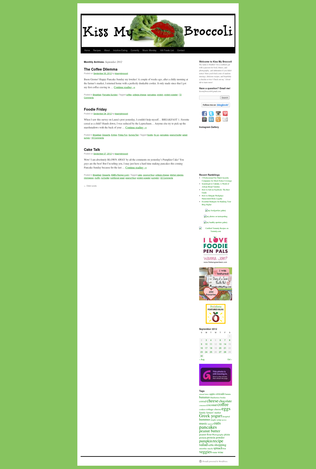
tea (224, 448)
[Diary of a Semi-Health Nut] (215, 299)
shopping (220, 445)
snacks (210, 448)
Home (87, 50)
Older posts (90, 185)
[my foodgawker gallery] (215, 210)
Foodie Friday (95, 109)
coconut (211, 405)
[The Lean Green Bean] (215, 263)
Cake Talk (92, 149)
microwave (89, 177)
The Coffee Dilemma (101, 69)
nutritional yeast (117, 177)
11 (211, 344)
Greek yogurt (210, 415)
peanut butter (175, 134)
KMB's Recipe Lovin (120, 174)
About (107, 50)
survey (87, 137)
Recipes (97, 50)
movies (224, 420)
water (214, 452)
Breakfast (97, 94)
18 (211, 348)
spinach (218, 448)
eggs (226, 408)
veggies (205, 451)
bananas (204, 397)
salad (184, 134)
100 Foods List (167, 50)
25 (211, 351)
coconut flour (148, 174)
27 (220, 351)
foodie (150, 134)
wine (220, 452)
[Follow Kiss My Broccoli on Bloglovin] (215, 106)
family (202, 412)
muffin (97, 177)
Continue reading (124, 87)
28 (225, 351)
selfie (211, 445)
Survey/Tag (134, 134)
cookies (202, 409)
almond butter (204, 394)
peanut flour (130, 177)
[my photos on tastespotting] (215, 216)
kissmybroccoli (121, 73)
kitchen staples (176, 174)
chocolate (225, 401)
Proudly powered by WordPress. (215, 461)
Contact (181, 50)
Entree (114, 134)
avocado (220, 394)
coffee (129, 94)
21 (225, 348)
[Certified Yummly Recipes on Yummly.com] (215, 231)
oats (217, 423)
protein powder (171, 94)
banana (228, 394)
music (203, 423)
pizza (227, 434)
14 (225, 344)
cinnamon (202, 405)
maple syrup (216, 419)
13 (220, 344)
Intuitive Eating (120, 50)
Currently (135, 50)
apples (212, 393)
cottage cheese (139, 94)
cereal (202, 401)
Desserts (106, 134)
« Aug (201, 359)
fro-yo (156, 134)
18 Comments (97, 137)
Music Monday (150, 50)
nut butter (105, 177)
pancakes (151, 94)
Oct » (229, 359)
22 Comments (166, 177)
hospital (226, 416)
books (223, 397)
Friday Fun (123, 134)
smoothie (203, 448)
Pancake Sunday (110, 94)
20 (220, 348)
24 (206, 351)
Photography (218, 434)
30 (201, 355)
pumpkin (155, 177)
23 (201, 351)
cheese (212, 400)
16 (201, 348)
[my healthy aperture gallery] (215, 222)
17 (206, 348)
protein (160, 94)
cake (140, 174)
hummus (204, 419)
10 (206, 344)
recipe (218, 440)
